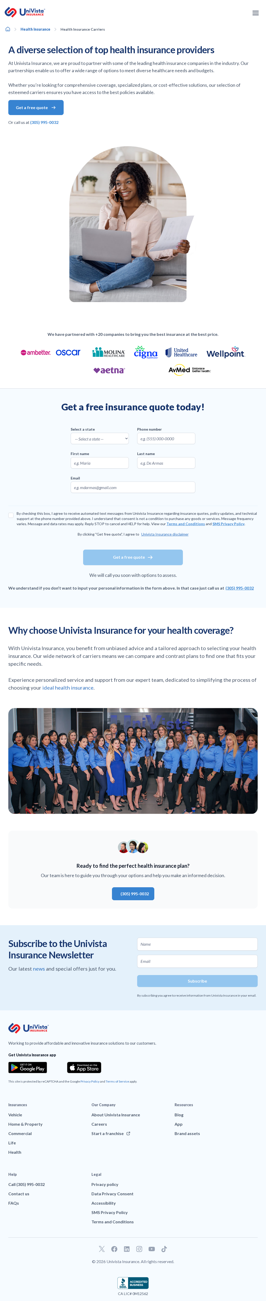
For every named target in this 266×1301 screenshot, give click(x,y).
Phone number (149, 429)
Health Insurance (35, 29)
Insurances (17, 1105)
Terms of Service (117, 1081)
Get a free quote (129, 557)
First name (80, 453)
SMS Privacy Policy (228, 524)
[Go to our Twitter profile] (102, 1249)
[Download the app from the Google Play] (27, 1067)
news (39, 968)
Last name (146, 453)
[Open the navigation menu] (255, 13)
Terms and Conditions (186, 524)
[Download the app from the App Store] (84, 1067)
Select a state (83, 429)
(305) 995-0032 (239, 587)
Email (75, 478)
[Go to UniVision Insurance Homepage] (25, 12)
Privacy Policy (90, 1081)
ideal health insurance (68, 687)
